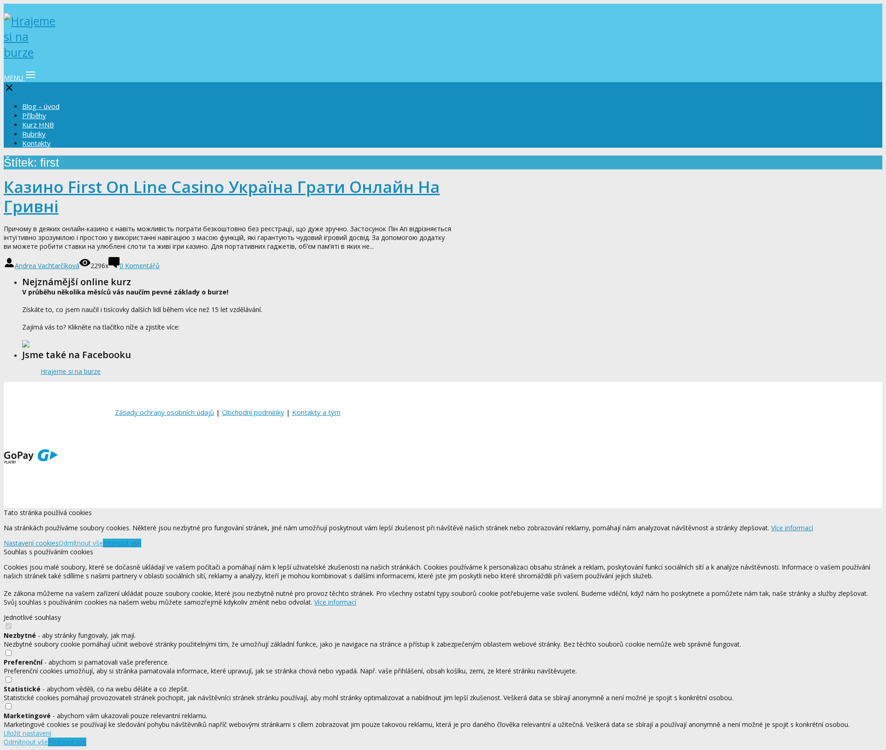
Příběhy (34, 115)
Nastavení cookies (31, 543)
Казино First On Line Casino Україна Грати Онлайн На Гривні (222, 196)
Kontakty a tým (316, 412)
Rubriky (34, 133)
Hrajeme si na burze (71, 371)
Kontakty (36, 143)
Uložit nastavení (27, 733)
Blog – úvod (41, 106)
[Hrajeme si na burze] (31, 52)
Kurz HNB (38, 124)
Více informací (792, 527)
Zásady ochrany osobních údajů (164, 412)
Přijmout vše (122, 543)
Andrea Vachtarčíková (47, 265)
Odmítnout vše (81, 543)
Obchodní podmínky (253, 412)
